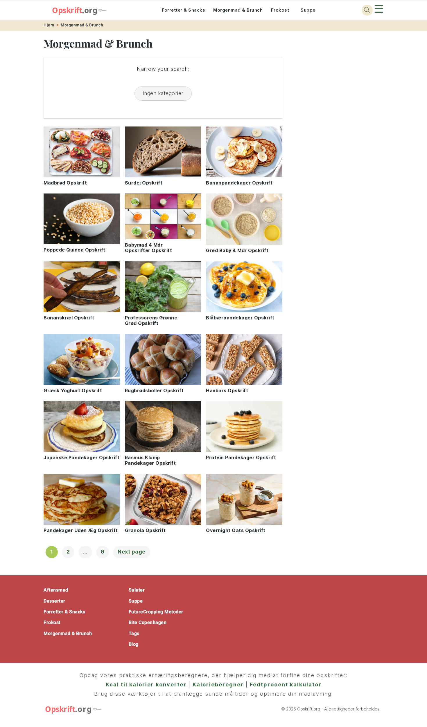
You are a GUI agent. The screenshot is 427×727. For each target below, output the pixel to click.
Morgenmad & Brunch (238, 10)
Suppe (308, 10)
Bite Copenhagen (148, 622)
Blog (134, 644)
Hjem (49, 25)
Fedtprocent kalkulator (286, 684)
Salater (137, 590)
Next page (132, 552)
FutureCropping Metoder (156, 611)
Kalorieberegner (218, 684)
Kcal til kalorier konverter (146, 684)
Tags (134, 633)
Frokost (280, 10)
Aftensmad (56, 590)
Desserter (54, 601)
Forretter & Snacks (183, 10)
